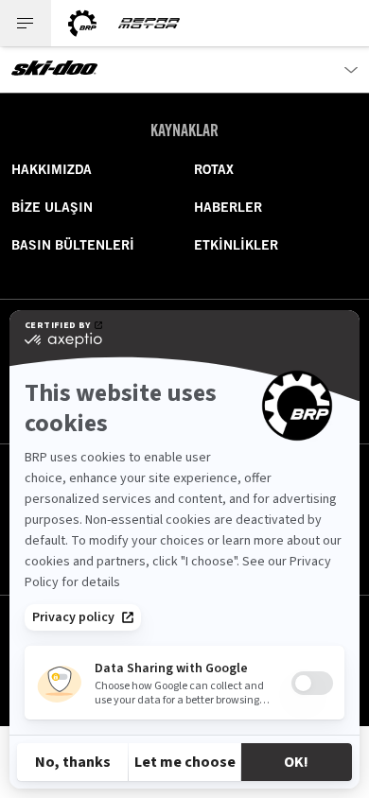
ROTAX (214, 169)
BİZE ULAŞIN (52, 207)
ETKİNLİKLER (236, 244)
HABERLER (228, 207)
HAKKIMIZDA (51, 169)
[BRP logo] (82, 23)
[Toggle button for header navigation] (25, 23)
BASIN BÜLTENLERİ (72, 244)
